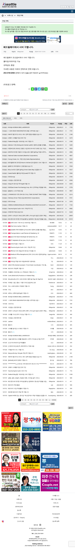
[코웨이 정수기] (31, 421)
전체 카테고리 (7, 118)
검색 (52, 109)
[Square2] (10, 482)
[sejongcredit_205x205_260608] (10, 442)
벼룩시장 (10, 15)
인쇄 (70, 96)
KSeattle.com (41, 528)
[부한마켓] (52, 421)
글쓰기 (4, 113)
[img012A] (31, 442)
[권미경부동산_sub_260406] (30, 482)
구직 (21, 118)
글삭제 (71, 103)
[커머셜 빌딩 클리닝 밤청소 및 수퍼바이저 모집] (30, 462)
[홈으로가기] (9, 4)
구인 (15, 118)
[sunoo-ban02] (50, 482)
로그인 (63, 7)
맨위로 (36, 525)
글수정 (65, 103)
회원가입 (70, 7)
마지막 (53, 113)
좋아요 (6, 96)
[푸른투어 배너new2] (50, 462)
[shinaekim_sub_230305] (10, 462)
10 (45, 113)
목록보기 (5, 103)
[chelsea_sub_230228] (11, 421)
